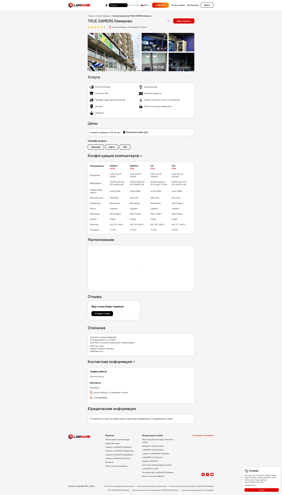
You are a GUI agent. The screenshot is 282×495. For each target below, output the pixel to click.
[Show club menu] (168, 21)
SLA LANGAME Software (119, 490)
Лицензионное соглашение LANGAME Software (191, 486)
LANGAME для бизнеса (152, 449)
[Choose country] (106, 5)
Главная (91, 16)
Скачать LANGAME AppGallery (119, 454)
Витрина (109, 462)
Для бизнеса (193, 5)
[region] (141, 197)
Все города (133, 5)
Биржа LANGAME (150, 461)
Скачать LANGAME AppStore (118, 447)
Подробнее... (251, 485)
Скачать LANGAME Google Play (119, 451)
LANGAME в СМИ (150, 468)
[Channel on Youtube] (211, 474)
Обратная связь (112, 443)
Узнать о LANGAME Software (155, 453)
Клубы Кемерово (103, 16)
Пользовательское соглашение (151, 486)
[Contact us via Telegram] (207, 474)
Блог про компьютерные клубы (157, 465)
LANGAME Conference (152, 457)
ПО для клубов (178, 5)
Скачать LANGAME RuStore (117, 458)
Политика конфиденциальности (119, 486)
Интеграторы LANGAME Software (157, 472)
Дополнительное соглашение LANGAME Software (155, 490)
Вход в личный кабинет (116, 466)
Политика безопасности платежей (197, 490)
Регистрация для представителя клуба (157, 440)
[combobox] (118, 5)
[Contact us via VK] (203, 474)
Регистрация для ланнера (117, 439)
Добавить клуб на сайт (153, 446)
